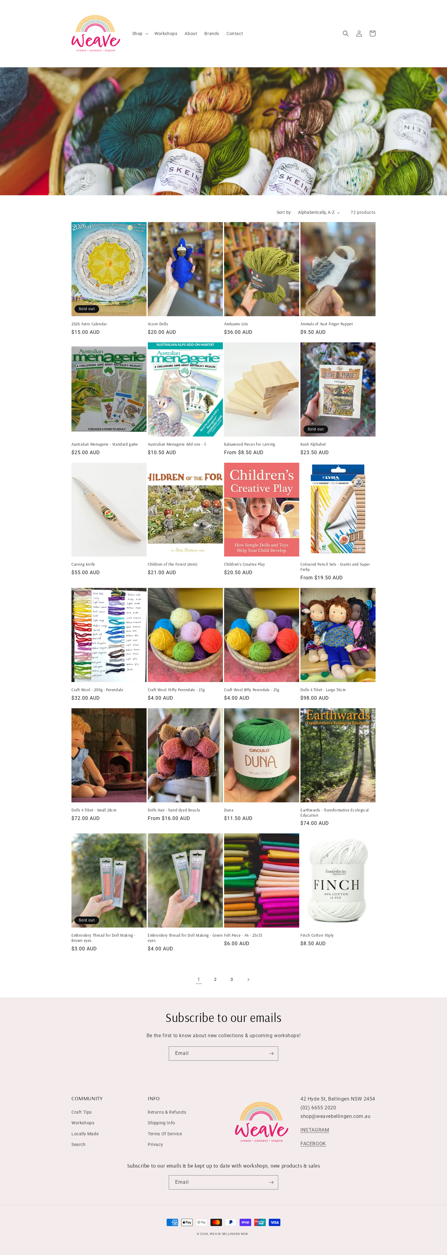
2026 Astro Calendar (89, 323)
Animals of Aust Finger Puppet (326, 323)
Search (78, 1144)
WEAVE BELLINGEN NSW (229, 1234)
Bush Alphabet (313, 444)
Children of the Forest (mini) (172, 564)
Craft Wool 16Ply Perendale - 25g (176, 689)
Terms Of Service (165, 1133)
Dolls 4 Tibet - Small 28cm (93, 810)
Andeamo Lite (236, 323)
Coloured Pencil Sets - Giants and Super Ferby (335, 567)
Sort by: (284, 212)
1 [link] (198, 979)
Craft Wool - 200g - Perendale (97, 689)
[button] (140, 33)
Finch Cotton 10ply (317, 935)
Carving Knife (83, 564)
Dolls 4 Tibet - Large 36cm (323, 689)
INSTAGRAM (314, 1130)
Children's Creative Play (244, 564)
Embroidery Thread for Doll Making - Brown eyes (103, 938)
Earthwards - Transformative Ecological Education (334, 813)
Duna (228, 810)
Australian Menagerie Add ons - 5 (177, 444)
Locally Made (85, 1133)
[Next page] (248, 979)
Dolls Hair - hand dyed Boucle (174, 810)
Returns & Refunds (167, 1112)
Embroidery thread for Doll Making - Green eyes (185, 938)
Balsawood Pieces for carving (249, 444)
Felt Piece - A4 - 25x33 (243, 935)
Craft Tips (81, 1112)
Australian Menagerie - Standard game (104, 444)
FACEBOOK (313, 1144)
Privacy (155, 1144)
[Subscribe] (271, 1053)
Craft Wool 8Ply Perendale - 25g (251, 689)
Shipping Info (161, 1122)
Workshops (82, 1122)
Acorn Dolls (158, 323)
